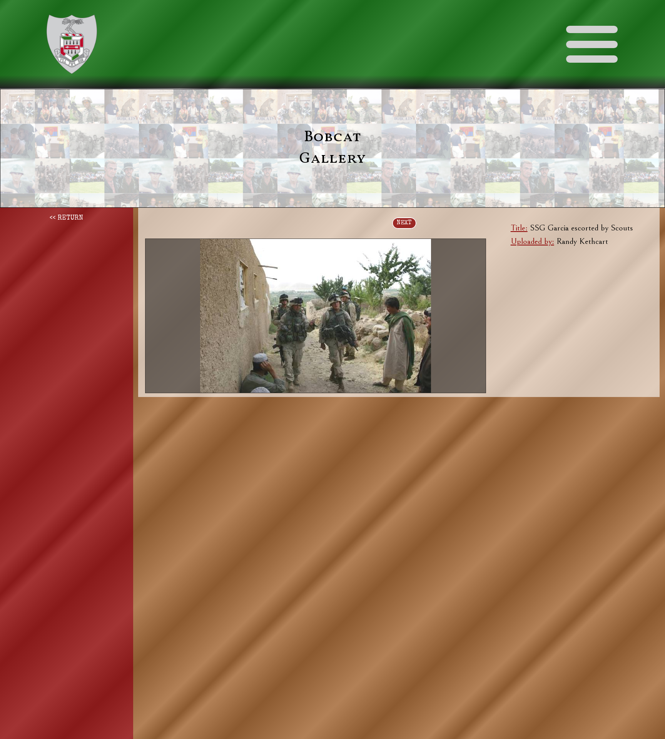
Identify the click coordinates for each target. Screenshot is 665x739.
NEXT (404, 223)
